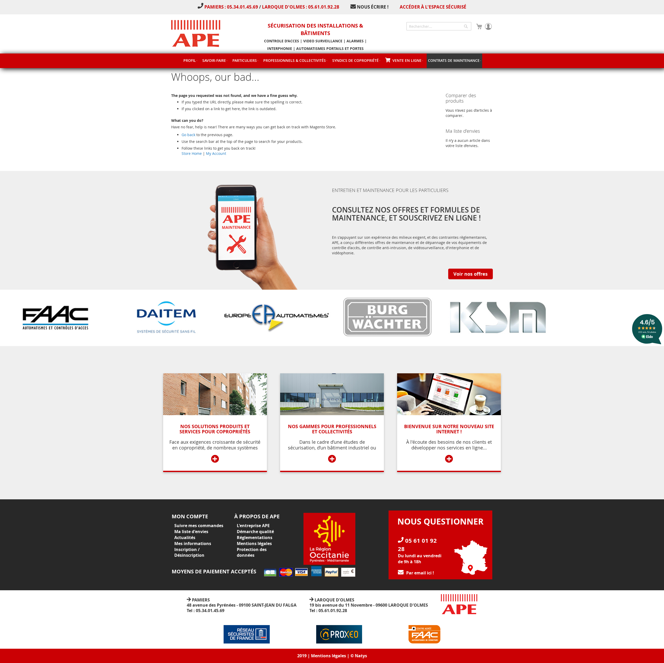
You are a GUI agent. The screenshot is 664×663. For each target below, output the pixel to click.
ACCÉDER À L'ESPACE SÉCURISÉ (433, 7)
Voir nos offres (470, 274)
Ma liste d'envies (191, 531)
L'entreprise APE (253, 525)
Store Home (192, 153)
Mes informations (192, 543)
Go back (188, 134)
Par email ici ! (420, 573)
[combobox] (438, 26)
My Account (216, 153)
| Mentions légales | (328, 656)
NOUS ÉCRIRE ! (373, 7)
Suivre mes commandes (198, 525)
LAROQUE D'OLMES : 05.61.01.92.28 (300, 7)
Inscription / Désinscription (189, 552)
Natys (361, 656)
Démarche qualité (255, 531)
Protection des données (252, 552)
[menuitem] (190, 60)
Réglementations (254, 537)
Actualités (184, 537)
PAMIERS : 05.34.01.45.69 (231, 7)
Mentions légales (254, 543)
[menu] (332, 61)
